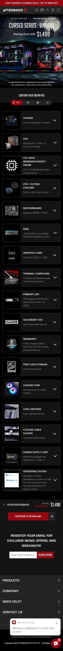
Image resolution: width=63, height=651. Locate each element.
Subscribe (45, 554)
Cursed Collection (19, 18)
